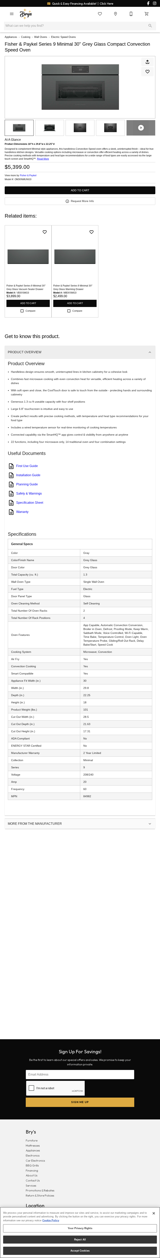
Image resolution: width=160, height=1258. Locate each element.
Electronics (33, 1155)
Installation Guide (28, 475)
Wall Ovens (40, 37)
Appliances (11, 37)
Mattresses (33, 1145)
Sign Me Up (80, 1102)
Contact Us (33, 1180)
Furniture (31, 1140)
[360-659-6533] (131, 14)
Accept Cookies (80, 1250)
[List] (100, 14)
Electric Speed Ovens (63, 37)
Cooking (25, 37)
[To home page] (26, 14)
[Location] (115, 14)
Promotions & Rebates (40, 1190)
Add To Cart (80, 190)
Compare (31, 311)
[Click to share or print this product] (147, 62)
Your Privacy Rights (80, 1228)
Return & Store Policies (40, 1195)
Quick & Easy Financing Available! (82, 3)
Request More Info (82, 201)
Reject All (80, 1239)
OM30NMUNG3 (23, 179)
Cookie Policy (50, 1220)
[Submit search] (150, 25)
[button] (11, 14)
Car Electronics (35, 1160)
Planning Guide (27, 484)
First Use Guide (27, 466)
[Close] (153, 1213)
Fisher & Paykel (28, 175)
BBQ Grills (32, 1165)
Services (31, 1185)
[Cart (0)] (146, 14)
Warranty (22, 511)
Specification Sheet (29, 502)
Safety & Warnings (29, 493)
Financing (32, 1170)
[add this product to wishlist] (147, 71)
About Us (31, 1175)
